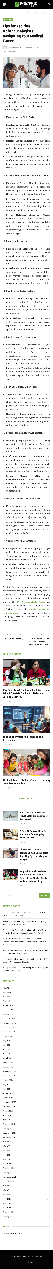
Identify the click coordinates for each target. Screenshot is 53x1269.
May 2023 (7, 1115)
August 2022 (8, 1141)
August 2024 (8, 1080)
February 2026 (9, 1009)
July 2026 (6, 987)
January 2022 (8, 1172)
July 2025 (6, 1040)
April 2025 (7, 1053)
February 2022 (9, 1168)
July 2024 (6, 1084)
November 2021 (9, 1177)
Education (8, 20)
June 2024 (7, 1089)
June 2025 (7, 1045)
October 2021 (8, 1181)
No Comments (10, 52)
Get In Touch (28, 1262)
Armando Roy (16, 47)
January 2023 (8, 1128)
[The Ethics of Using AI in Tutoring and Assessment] (26, 719)
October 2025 (8, 1027)
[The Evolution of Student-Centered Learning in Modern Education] (26, 762)
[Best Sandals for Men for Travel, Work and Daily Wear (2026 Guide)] (10, 816)
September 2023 (9, 1106)
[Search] (48, 4)
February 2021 (9, 1212)
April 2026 (7, 1001)
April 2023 (7, 1119)
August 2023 (8, 1111)
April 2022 (7, 1159)
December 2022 (9, 1133)
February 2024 (9, 1097)
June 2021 (7, 1194)
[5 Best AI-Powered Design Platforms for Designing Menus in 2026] (10, 834)
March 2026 (8, 1005)
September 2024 (9, 1075)
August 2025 (8, 1036)
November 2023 (9, 1102)
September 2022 (9, 1137)
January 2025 (8, 1067)
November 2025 (9, 1023)
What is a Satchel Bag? (14, 639)
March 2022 (8, 1163)
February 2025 (9, 1062)
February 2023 (9, 1124)
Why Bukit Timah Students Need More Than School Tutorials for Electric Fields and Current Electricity (26, 693)
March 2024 (8, 1093)
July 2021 (6, 1190)
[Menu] (4, 4)
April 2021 (7, 1203)
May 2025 (7, 1049)
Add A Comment (26, 798)
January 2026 (8, 1014)
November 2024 (9, 1071)
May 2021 (7, 1199)
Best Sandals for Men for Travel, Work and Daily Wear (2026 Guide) (33, 816)
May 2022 (7, 1155)
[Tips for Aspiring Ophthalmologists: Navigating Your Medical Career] (26, 73)
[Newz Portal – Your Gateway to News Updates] (26, 4)
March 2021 (8, 1207)
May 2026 (7, 996)
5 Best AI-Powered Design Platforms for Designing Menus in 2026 (33, 834)
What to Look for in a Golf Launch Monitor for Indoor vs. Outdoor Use (39, 642)
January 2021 (8, 1216)
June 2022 (7, 1150)
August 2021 (8, 1185)
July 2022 (6, 1146)
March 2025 (8, 1058)
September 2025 (9, 1031)
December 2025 (9, 1018)
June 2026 (7, 992)
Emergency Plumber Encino (12, 1233)
